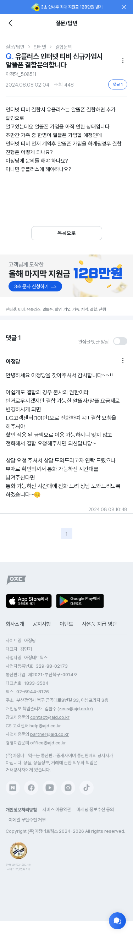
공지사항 (42, 624)
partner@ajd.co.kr (49, 734)
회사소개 (15, 624)
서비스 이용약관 (57, 809)
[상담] (117, 920)
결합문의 (63, 47)
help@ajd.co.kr (45, 725)
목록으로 (66, 233)
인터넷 (40, 47)
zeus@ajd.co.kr (75, 708)
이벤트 (66, 624)
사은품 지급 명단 (99, 624)
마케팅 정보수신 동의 (95, 809)
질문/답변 (15, 47)
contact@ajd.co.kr (50, 717)
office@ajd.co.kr (48, 742)
